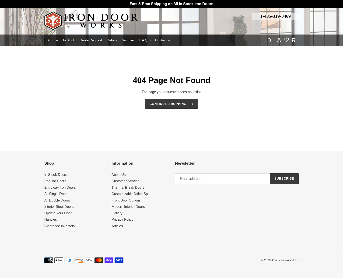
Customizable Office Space (132, 194)
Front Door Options (126, 200)
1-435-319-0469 (275, 16)
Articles (117, 226)
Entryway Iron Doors (60, 187)
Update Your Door (58, 213)
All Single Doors (56, 194)
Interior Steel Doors (59, 206)
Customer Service (125, 181)
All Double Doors (57, 200)
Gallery (117, 213)
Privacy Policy (122, 219)
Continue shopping (168, 104)
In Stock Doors (55, 175)
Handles (50, 219)
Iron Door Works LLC (285, 260)
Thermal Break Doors (128, 187)
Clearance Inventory (59, 226)
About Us (119, 175)
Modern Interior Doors (128, 206)
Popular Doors (55, 181)
